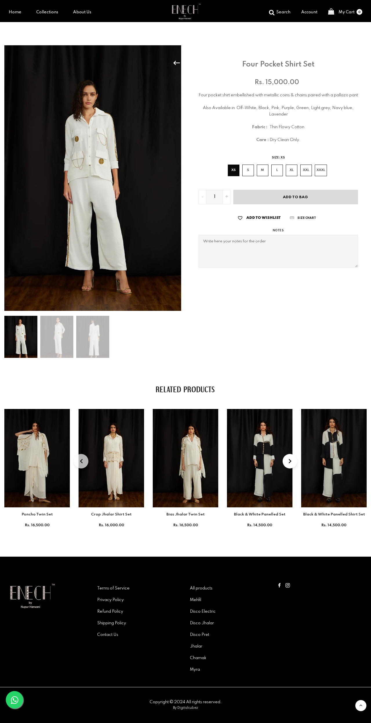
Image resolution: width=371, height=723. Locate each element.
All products (201, 588)
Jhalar (196, 646)
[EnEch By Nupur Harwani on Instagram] (287, 586)
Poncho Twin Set (37, 514)
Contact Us (107, 635)
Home (15, 12)
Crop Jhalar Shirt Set (111, 514)
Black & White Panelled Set (259, 514)
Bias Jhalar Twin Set (185, 514)
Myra (195, 670)
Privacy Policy (110, 600)
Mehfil (195, 600)
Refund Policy (110, 612)
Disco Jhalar (202, 623)
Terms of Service (113, 588)
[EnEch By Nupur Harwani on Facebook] (279, 586)
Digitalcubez (187, 708)
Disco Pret (199, 635)
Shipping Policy (111, 623)
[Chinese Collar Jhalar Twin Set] (194, 63)
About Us (82, 12)
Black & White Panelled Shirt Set (334, 514)
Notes (278, 230)
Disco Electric (203, 612)
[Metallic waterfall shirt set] (179, 63)
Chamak (198, 658)
